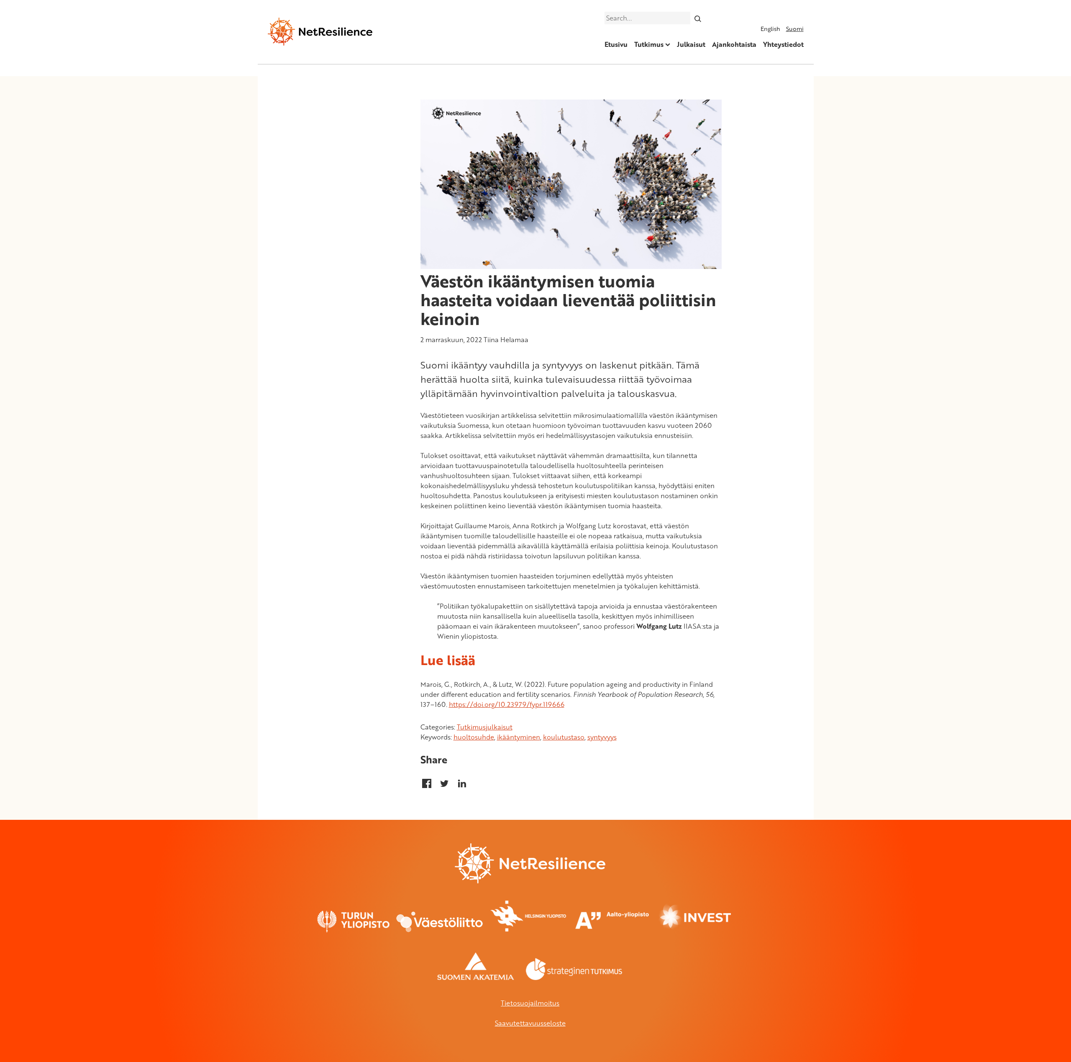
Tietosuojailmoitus (530, 1003)
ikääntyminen (518, 737)
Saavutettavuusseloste (530, 1023)
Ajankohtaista (734, 44)
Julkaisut (691, 44)
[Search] (698, 18)
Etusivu (616, 44)
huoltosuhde (474, 737)
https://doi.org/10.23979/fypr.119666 (506, 704)
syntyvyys (602, 737)
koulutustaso (563, 737)
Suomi (795, 28)
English (770, 28)
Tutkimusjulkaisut (484, 727)
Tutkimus (649, 44)
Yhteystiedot (783, 44)
